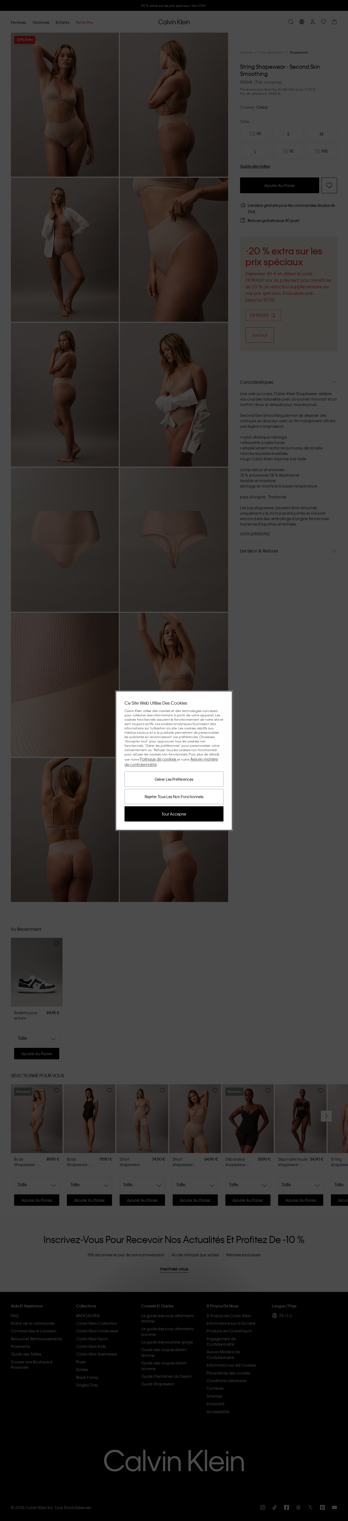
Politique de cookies (158, 759)
